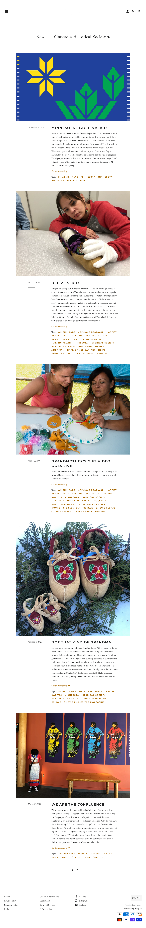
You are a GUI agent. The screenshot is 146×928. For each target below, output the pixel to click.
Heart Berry (136, 905)
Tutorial (102, 353)
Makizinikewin (61, 343)
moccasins (85, 346)
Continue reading (59, 171)
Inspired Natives (93, 339)
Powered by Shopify (133, 908)
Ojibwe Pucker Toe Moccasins (71, 511)
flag (75, 177)
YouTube (82, 905)
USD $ (135, 898)
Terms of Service (47, 905)
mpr (82, 180)
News (41, 37)
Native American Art (81, 350)
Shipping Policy (11, 905)
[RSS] (108, 37)
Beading (77, 336)
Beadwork (93, 336)
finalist (63, 177)
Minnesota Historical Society (94, 343)
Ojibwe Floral (105, 508)
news (102, 350)
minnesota (88, 177)
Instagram (83, 900)
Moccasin (57, 501)
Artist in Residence (71, 691)
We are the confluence (77, 804)
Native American (62, 504)
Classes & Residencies (49, 896)
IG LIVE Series (66, 283)
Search (7, 896)
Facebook (82, 896)
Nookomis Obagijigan (66, 353)
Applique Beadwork (92, 332)
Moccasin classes (63, 346)
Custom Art (45, 900)
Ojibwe (88, 353)
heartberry (70, 339)
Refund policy (46, 909)
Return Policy (10, 900)
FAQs (6, 909)
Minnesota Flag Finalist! (79, 128)
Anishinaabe (66, 332)
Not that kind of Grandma (81, 642)
